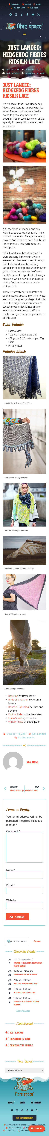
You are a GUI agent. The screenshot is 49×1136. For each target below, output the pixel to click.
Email (10, 885)
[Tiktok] (21, 14)
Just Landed (12, 73)
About (11, 1102)
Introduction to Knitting (24, 992)
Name (10, 870)
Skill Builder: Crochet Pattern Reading (26, 1003)
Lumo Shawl (15, 718)
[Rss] (38, 14)
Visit (22, 1102)
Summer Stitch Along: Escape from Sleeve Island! (28, 964)
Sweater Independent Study (25, 974)
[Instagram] (16, 14)
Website (11, 900)
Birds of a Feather (18, 699)
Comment (13, 831)
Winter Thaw (15, 721)
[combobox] (17, 941)
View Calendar (23, 1010)
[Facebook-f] (27, 14)
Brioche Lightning (18, 707)
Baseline (13, 695)
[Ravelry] (10, 14)
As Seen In (36, 1102)
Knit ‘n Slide (15, 714)
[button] (24, 33)
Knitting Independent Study (25, 983)
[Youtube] (32, 14)
